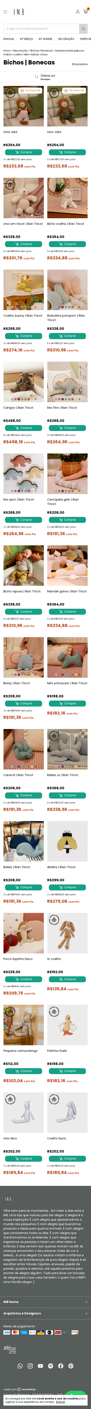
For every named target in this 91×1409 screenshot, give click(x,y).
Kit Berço (26, 39)
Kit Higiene (45, 39)
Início (7, 50)
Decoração (66, 39)
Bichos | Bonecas (41, 50)
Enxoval (8, 39)
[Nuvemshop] (19, 1390)
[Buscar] (83, 29)
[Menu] (5, 12)
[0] (85, 12)
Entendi (60, 1402)
